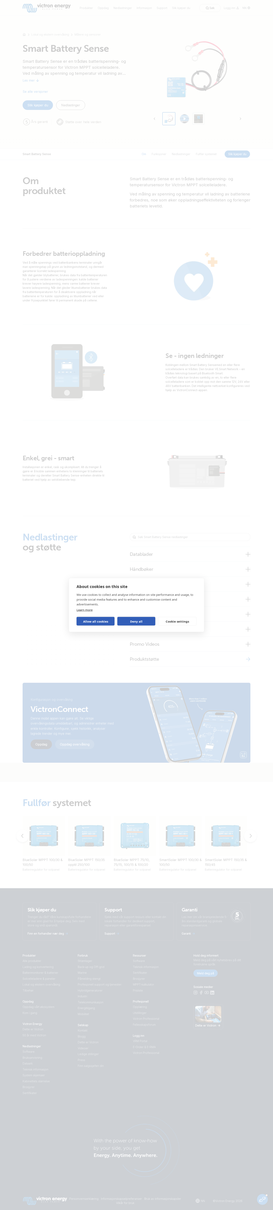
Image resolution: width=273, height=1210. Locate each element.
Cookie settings (177, 621)
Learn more (85, 610)
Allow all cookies (95, 621)
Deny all (136, 621)
